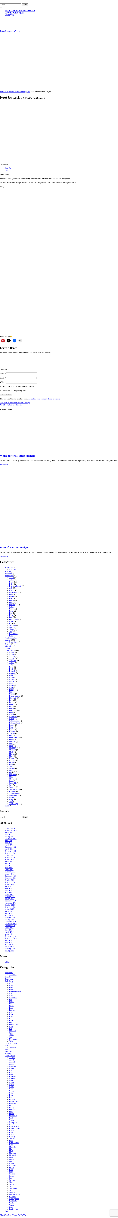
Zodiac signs (13, 804)
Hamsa (11, 725)
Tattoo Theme (10, 650)
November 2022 (10, 853)
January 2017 (9, 934)
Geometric (13, 717)
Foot (28, 92)
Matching (12, 748)
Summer (12, 787)
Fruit (11, 712)
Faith (11, 700)
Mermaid (12, 750)
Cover (11, 686)
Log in (7, 962)
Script (11, 771)
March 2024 (9, 845)
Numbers (12, 760)
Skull (11, 777)
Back (11, 582)
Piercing (8, 648)
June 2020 (8, 913)
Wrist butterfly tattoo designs (17, 455)
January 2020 (9, 919)
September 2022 (10, 857)
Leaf (11, 735)
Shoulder (12, 625)
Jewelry (12, 733)
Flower (11, 704)
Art (10, 665)
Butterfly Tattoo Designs (14, 547)
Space (11, 781)
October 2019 (10, 926)
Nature (11, 758)
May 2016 (8, 942)
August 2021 (9, 884)
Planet (11, 762)
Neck (11, 621)
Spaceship (13, 783)
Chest (11, 590)
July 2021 (8, 886)
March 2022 (9, 870)
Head (11, 611)
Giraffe (11, 719)
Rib (10, 623)
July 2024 (8, 841)
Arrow (11, 663)
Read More (4, 464)
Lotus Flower (14, 737)
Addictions (9, 567)
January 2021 (9, 899)
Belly (11, 584)
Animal (12, 656)
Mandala (12, 742)
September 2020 (10, 907)
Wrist (11, 636)
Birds (11, 667)
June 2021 (8, 888)
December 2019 (10, 922)
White (11, 797)
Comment (4, 370)
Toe (10, 632)
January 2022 (9, 874)
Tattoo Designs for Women (10, 31)
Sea (10, 773)
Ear (10, 594)
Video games (14, 793)
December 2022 (10, 851)
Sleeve (11, 779)
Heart (11, 727)
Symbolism (13, 642)
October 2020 (10, 905)
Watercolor (13, 795)
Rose (11, 764)
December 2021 (10, 876)
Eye (10, 598)
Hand (11, 609)
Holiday (12, 731)
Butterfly (23, 92)
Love (11, 739)
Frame (11, 708)
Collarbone (13, 592)
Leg (10, 617)
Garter (11, 715)
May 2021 (8, 890)
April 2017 (9, 930)
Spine (11, 627)
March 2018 (9, 928)
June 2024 (8, 843)
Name (3, 374)
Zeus (11, 802)
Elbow (11, 596)
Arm (11, 580)
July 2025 (8, 832)
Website (3, 382)
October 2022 (10, 855)
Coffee (11, 681)
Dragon (12, 694)
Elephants (12, 698)
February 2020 (10, 917)
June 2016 (8, 940)
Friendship (13, 710)
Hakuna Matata (14, 723)
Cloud (11, 677)
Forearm (12, 605)
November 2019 (10, 924)
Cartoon (12, 673)
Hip (10, 613)
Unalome (12, 791)
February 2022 (10, 872)
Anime (11, 659)
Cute (11, 688)
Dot (10, 692)
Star (10, 785)
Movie (11, 754)
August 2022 (9, 859)
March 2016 (9, 946)
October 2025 (10, 828)
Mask (11, 746)
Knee (11, 615)
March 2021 (9, 895)
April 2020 (9, 915)
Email (3, 378)
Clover (11, 679)
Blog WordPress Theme (8, 1215)
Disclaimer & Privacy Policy (20, 11)
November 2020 (10, 903)
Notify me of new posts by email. (15, 391)
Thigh (11, 630)
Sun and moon (14, 789)
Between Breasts (15, 586)
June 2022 (8, 863)
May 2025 (8, 834)
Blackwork (9, 574)
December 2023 (10, 847)
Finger (11, 601)
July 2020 (8, 911)
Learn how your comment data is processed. (44, 399)
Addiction (12, 569)
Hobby (11, 729)
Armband (12, 661)
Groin (11, 607)
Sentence (12, 775)
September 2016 (10, 938)
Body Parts (9, 576)
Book (11, 669)
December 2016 (10, 936)
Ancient (12, 652)
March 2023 (9, 849)
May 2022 (8, 866)
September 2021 (10, 882)
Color (11, 683)
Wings (11, 800)
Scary (11, 766)
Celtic (11, 675)
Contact (9, 15)
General (7, 640)
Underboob (13, 634)
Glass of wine (14, 721)
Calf (10, 588)
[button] (11, 198)
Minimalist (8, 646)
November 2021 (10, 878)
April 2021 (9, 893)
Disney (11, 690)
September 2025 (10, 830)
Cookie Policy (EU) (14, 13)
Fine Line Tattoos (11, 638)
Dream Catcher (14, 696)
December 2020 (10, 901)
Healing (7, 644)
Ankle (11, 578)
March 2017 (9, 932)
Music (11, 756)
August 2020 (9, 909)
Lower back (13, 619)
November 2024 (10, 839)
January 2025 (9, 837)
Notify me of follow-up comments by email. (19, 386)
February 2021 (10, 897)
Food (11, 706)
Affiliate (8, 571)
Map (11, 744)
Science (12, 768)
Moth (11, 752)
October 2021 (10, 880)
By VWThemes (23, 1215)
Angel (11, 654)
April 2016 (9, 944)
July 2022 (8, 861)
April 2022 (9, 868)
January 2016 (9, 951)
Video (7, 806)
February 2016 (10, 948)
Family (11, 702)
